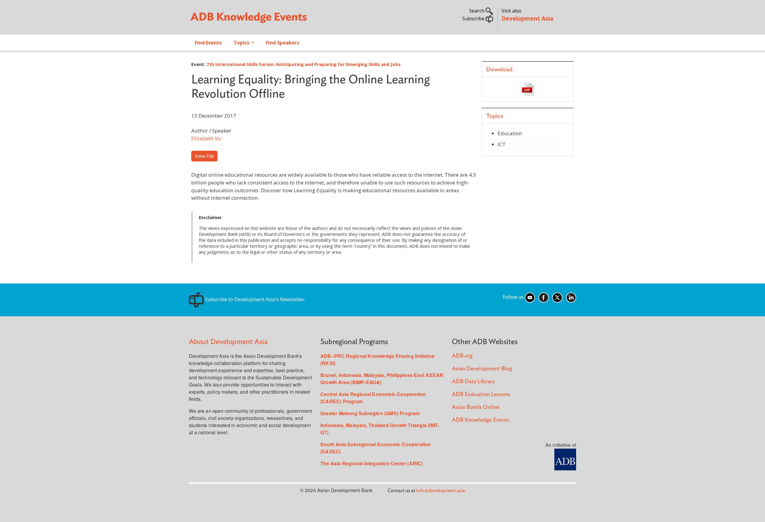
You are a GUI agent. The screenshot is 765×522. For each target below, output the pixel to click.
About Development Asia (228, 342)
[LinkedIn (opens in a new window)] (571, 297)
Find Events (208, 42)
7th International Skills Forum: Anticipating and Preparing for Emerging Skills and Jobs (303, 64)
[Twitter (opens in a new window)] (557, 297)
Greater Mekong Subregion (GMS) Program (370, 413)
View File (204, 156)
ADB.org (462, 356)
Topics (242, 42)
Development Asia (527, 18)
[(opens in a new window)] (565, 458)
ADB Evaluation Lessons (481, 394)
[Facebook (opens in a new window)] (543, 297)
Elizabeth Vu (206, 138)
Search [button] (477, 10)
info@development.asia (440, 490)
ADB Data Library (473, 381)
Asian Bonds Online (476, 407)
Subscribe (474, 18)
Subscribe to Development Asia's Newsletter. (254, 299)
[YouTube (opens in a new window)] (530, 297)
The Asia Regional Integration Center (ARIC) (371, 463)
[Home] (282, 20)
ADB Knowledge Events (480, 420)
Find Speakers (282, 42)
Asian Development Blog (482, 369)
